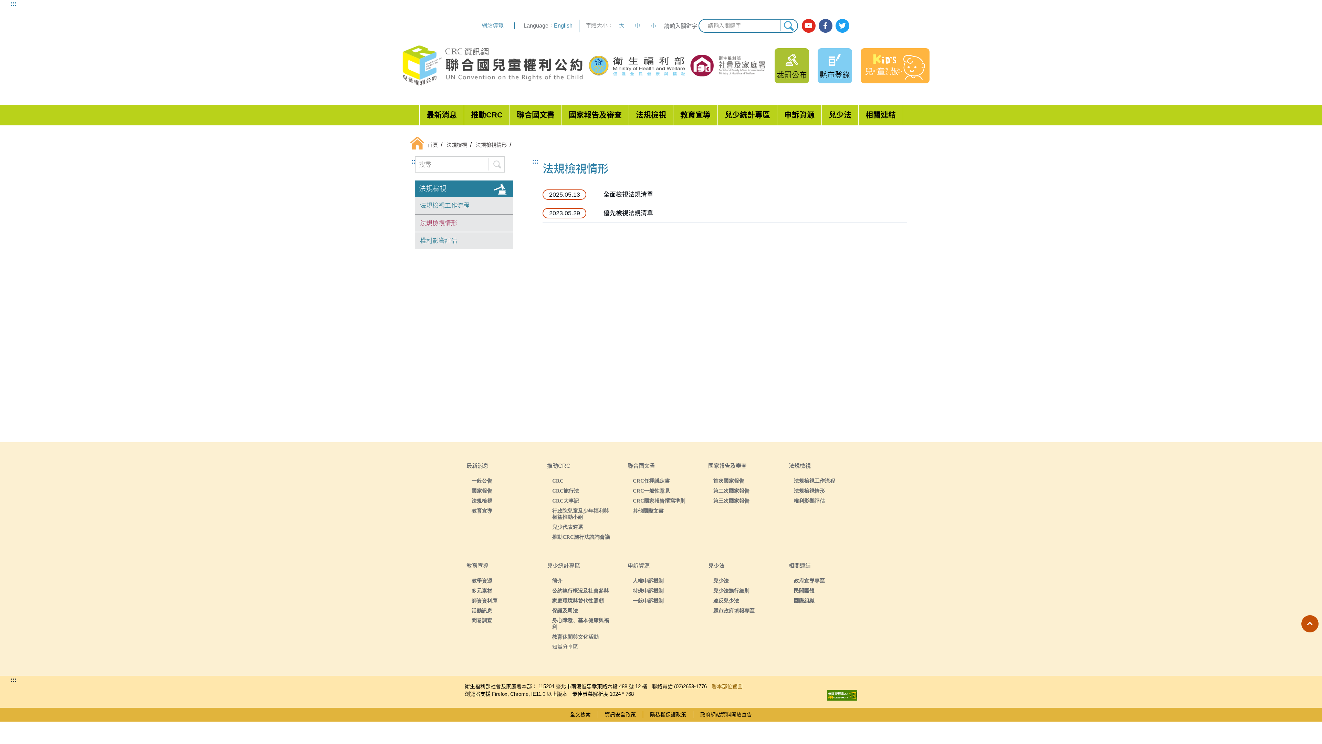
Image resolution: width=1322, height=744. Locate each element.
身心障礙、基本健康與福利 (580, 623)
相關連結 (880, 115)
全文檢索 (580, 714)
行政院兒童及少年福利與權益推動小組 (580, 514)
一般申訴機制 (648, 600)
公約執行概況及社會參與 (580, 590)
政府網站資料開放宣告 (726, 714)
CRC (558, 480)
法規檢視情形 (438, 223)
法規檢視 (651, 115)
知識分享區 (565, 647)
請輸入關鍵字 (680, 26)
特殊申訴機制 (648, 590)
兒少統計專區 (747, 115)
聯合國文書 (536, 115)
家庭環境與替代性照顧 (578, 600)
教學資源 (482, 580)
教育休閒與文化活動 (575, 636)
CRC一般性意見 (651, 490)
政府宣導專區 (809, 580)
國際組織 (804, 600)
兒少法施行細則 (731, 590)
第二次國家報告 (731, 490)
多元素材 (482, 590)
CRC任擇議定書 (651, 480)
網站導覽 (493, 26)
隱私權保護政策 (668, 714)
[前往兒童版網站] (895, 65)
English (563, 26)
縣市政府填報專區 (734, 610)
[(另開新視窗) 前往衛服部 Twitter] (842, 26)
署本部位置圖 (727, 686)
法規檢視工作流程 (445, 205)
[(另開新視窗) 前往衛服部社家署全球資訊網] (728, 65)
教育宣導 (695, 115)
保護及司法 (565, 610)
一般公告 (482, 480)
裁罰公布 (792, 75)
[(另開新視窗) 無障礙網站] (842, 693)
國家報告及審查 (595, 115)
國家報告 (482, 490)
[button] (1310, 623)
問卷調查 (482, 620)
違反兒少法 (726, 600)
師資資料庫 (484, 600)
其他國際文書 (648, 510)
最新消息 (442, 115)
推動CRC (487, 115)
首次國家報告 (728, 480)
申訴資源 (799, 115)
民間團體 (804, 590)
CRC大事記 (565, 500)
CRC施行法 (565, 490)
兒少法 (840, 115)
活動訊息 (482, 610)
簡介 (557, 580)
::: (13, 3)
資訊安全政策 (620, 714)
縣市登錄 (835, 75)
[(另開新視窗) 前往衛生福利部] (638, 65)
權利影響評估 (438, 240)
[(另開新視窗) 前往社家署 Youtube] (809, 26)
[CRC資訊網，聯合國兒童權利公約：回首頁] (492, 65)
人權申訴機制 (648, 580)
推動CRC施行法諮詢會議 (581, 536)
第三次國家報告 (731, 500)
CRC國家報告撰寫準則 (659, 500)
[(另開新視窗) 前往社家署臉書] (825, 26)
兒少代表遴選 (567, 526)
